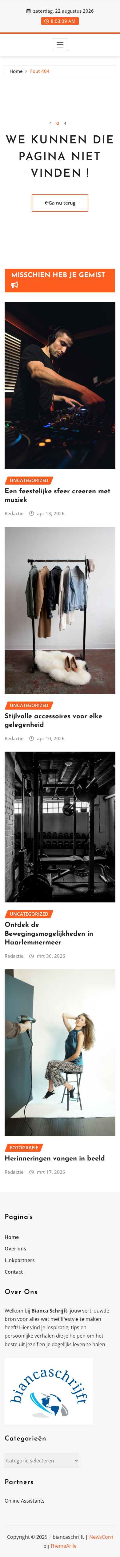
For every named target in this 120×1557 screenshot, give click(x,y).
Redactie (14, 513)
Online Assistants (25, 1500)
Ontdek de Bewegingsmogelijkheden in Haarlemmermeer (49, 934)
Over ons (15, 1248)
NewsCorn (101, 1537)
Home (16, 71)
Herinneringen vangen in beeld (55, 1158)
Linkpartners (20, 1260)
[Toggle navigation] (60, 45)
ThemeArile (63, 1545)
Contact (14, 1271)
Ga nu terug (62, 203)
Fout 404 (40, 71)
